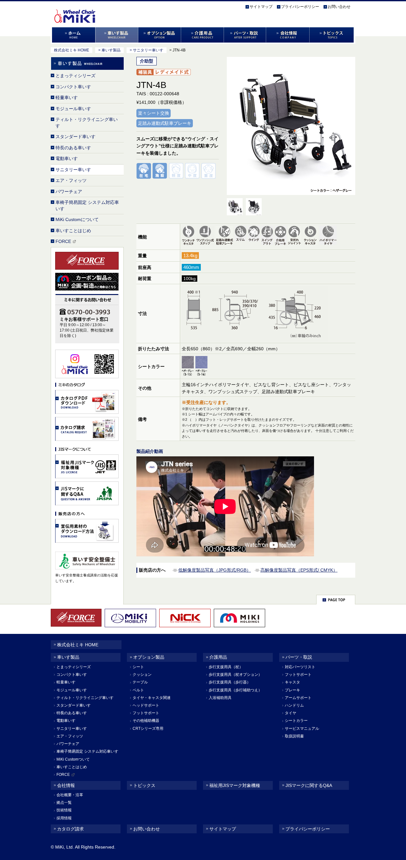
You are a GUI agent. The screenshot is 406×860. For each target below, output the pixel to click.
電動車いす (67, 158)
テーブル (140, 682)
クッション (142, 674)
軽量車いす (67, 97)
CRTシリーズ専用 (148, 728)
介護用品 (202, 35)
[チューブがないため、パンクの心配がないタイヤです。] (328, 237)
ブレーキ (292, 690)
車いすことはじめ (73, 230)
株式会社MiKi (86, 10)
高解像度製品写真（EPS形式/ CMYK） (298, 570)
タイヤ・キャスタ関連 (152, 697)
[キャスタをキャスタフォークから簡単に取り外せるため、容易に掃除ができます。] (189, 237)
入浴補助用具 (220, 697)
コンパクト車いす (73, 86)
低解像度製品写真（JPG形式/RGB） (214, 570)
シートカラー (296, 720)
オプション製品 (159, 35)
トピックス (332, 35)
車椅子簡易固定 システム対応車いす (87, 205)
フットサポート (146, 713)
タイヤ (290, 713)
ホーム (73, 35)
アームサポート (298, 697)
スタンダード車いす (75, 136)
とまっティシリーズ (75, 75)
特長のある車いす (73, 147)
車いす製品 (116, 35)
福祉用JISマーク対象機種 (234, 785)
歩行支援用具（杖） (226, 667)
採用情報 (64, 818)
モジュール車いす (73, 108)
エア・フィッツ (71, 180)
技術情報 (64, 810)
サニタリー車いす (73, 169)
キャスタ (292, 682)
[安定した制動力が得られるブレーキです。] (281, 237)
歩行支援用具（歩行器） (230, 682)
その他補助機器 (146, 720)
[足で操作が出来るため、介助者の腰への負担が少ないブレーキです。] (225, 237)
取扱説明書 (294, 736)
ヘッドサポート (146, 705)
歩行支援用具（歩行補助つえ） (235, 690)
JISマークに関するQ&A (308, 785)
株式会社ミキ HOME (71, 50)
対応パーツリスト (300, 667)
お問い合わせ (339, 6)
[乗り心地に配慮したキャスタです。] (311, 237)
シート (138, 667)
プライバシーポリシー (300, 6)
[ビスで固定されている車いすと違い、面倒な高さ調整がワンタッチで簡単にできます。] (206, 237)
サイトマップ (261, 6)
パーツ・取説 (245, 35)
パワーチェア (69, 191)
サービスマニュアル (302, 728)
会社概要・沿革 (69, 795)
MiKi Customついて (73, 759)
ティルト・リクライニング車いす (87, 122)
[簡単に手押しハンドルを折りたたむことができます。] (295, 237)
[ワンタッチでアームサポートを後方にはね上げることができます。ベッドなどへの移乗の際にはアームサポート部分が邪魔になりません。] (254, 237)
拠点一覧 (64, 802)
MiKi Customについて (77, 219)
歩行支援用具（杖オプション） (235, 674)
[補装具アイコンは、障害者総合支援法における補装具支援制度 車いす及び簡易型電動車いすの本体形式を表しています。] (163, 73)
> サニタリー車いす (146, 50)
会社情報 (288, 35)
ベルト (138, 690)
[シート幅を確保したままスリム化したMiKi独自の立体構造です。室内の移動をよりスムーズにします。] (241, 237)
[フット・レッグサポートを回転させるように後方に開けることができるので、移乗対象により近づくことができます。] (268, 237)
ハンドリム (294, 705)
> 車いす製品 (109, 50)
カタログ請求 (70, 828)
